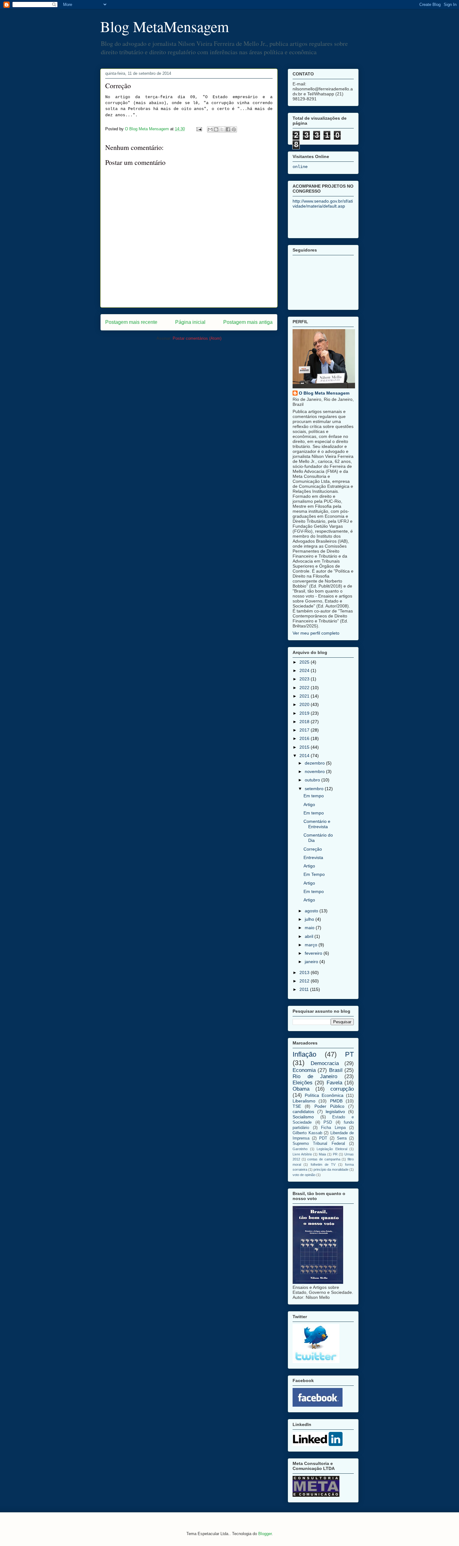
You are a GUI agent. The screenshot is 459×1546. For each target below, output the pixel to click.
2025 (305, 662)
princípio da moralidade (330, 1169)
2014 (305, 755)
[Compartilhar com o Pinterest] (234, 129)
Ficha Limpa (333, 1128)
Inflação (304, 1054)
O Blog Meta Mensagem (324, 393)
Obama (301, 1089)
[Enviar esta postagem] (198, 129)
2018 (305, 721)
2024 (305, 670)
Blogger (265, 1533)
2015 (305, 747)
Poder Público (329, 1106)
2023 (305, 678)
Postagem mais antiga (248, 322)
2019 (305, 713)
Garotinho (300, 1149)
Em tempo (314, 795)
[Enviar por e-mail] (210, 129)
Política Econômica (324, 1095)
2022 (305, 687)
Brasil (336, 1070)
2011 (304, 989)
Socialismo (303, 1116)
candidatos (303, 1111)
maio (310, 927)
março (311, 944)
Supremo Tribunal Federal (319, 1143)
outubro (313, 779)
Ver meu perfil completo (316, 633)
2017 (305, 729)
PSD (327, 1122)
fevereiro (314, 953)
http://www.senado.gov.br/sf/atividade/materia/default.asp (323, 204)
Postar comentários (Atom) (197, 338)
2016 (305, 738)
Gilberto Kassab (307, 1133)
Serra (342, 1138)
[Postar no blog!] (216, 129)
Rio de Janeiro (315, 1076)
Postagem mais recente (131, 322)
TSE (297, 1106)
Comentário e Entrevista (317, 824)
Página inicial (190, 322)
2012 (305, 980)
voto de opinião (304, 1175)
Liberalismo (304, 1100)
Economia (304, 1070)
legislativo (335, 1111)
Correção (313, 849)
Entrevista (313, 857)
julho (310, 919)
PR (335, 1154)
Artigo (309, 804)
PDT (323, 1138)
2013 (305, 972)
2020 (305, 704)
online (300, 166)
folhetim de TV (323, 1164)
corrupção (342, 1089)
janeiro (312, 961)
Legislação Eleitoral (332, 1149)
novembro (315, 771)
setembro (315, 788)
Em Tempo (314, 874)
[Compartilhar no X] (222, 129)
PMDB (336, 1100)
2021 (305, 696)
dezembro (315, 763)
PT (349, 1054)
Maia (322, 1154)
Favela (334, 1083)
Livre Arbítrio (302, 1154)
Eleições (303, 1083)
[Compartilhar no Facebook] (228, 129)
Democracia (325, 1063)
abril (309, 936)
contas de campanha (323, 1159)
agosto (312, 910)
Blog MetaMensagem (164, 26)
